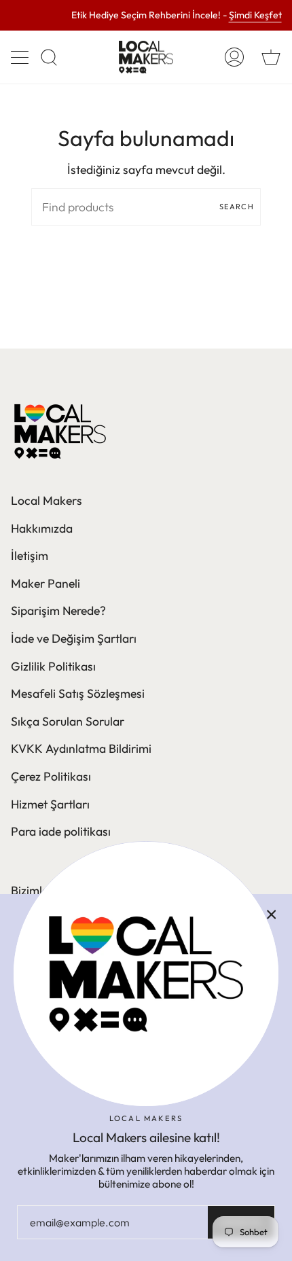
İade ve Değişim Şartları (73, 638)
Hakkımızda (42, 528)
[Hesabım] (234, 57)
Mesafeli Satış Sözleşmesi (78, 693)
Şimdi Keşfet (255, 16)
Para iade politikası (61, 831)
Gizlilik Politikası (53, 666)
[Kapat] (271, 914)
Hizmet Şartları (50, 804)
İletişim (29, 555)
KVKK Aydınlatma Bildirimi (81, 748)
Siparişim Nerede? (58, 610)
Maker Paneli (45, 583)
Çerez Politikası (51, 776)
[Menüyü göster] (21, 57)
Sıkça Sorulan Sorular (67, 721)
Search (236, 206)
